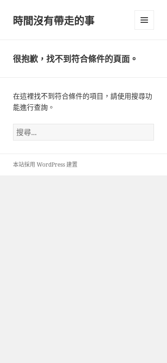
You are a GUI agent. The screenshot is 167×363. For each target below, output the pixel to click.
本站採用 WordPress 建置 (45, 164)
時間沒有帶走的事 (54, 20)
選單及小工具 (144, 20)
